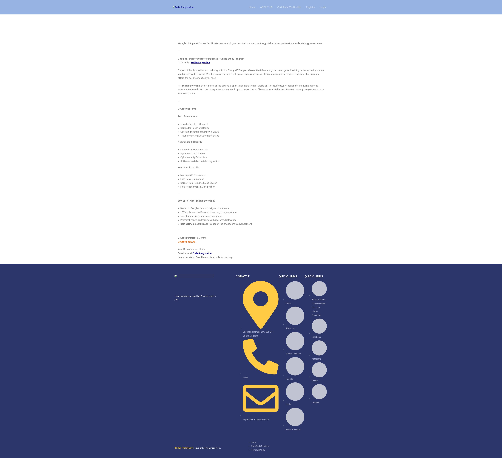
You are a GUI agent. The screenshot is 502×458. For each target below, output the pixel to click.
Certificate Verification (289, 7)
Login (323, 7)
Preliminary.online (200, 62)
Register (310, 7)
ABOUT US (266, 7)
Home (252, 7)
